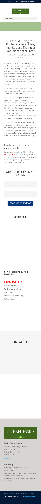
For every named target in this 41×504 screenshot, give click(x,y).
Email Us (7, 459)
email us (21, 155)
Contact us (8, 122)
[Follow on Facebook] (35, 499)
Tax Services (8, 292)
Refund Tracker (9, 299)
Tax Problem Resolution (12, 289)
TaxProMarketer (30, 496)
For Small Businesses (11, 286)
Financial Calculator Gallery (13, 296)
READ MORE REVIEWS (20, 203)
